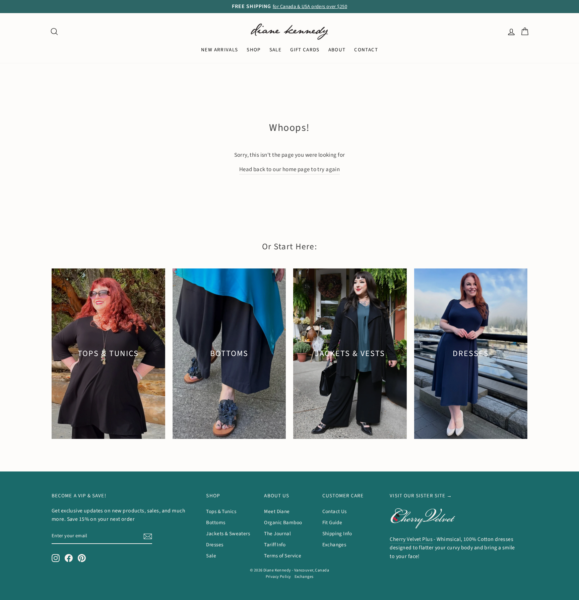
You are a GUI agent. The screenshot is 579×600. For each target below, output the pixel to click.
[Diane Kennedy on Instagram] (56, 558)
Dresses (214, 544)
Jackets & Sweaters (228, 533)
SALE (275, 49)
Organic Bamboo (283, 522)
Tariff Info (274, 544)
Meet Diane (277, 511)
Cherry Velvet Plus (411, 539)
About (337, 49)
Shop (253, 49)
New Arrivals (219, 49)
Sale (211, 555)
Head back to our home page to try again (289, 169)
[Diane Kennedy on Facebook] (69, 558)
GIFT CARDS (305, 49)
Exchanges (334, 544)
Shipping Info (337, 533)
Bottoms (215, 522)
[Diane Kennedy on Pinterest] (82, 558)
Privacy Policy (278, 577)
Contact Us (334, 511)
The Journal (277, 533)
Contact (366, 49)
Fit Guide (332, 522)
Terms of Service (282, 555)
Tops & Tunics (221, 511)
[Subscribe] (147, 536)
